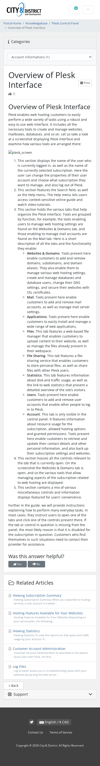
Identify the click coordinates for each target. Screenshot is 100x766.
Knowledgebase (36, 23)
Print (86, 83)
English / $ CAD (56, 722)
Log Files (49, 670)
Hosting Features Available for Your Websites (49, 617)
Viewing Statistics (50, 635)
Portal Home (12, 23)
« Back (13, 685)
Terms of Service (61, 732)
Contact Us (35, 732)
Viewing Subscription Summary (51, 599)
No (38, 564)
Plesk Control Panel (65, 23)
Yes (19, 564)
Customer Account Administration (50, 652)
